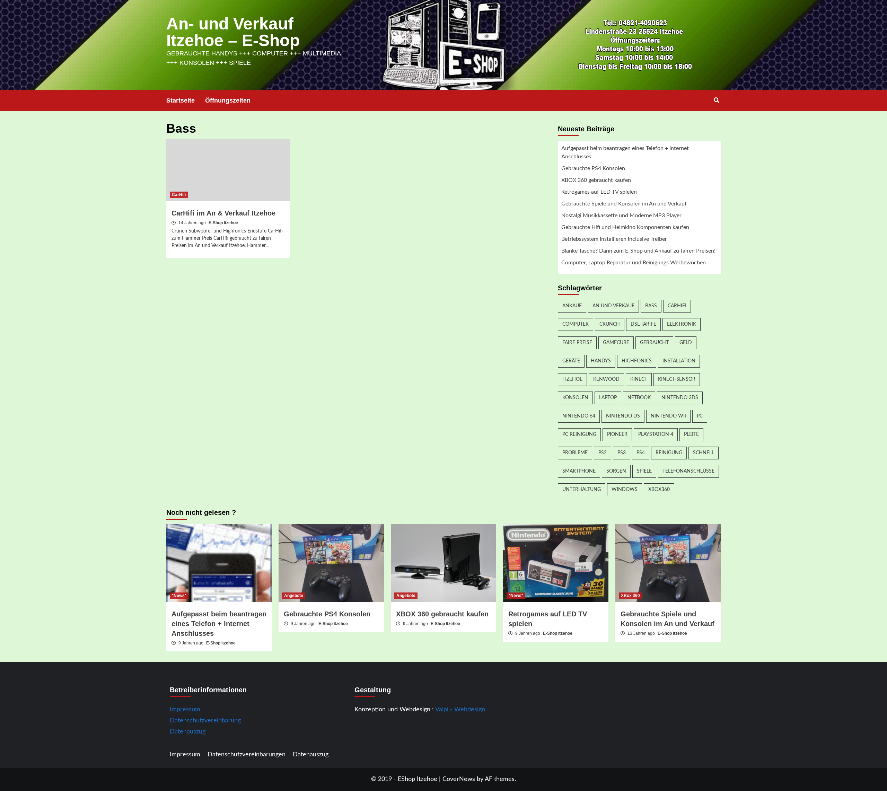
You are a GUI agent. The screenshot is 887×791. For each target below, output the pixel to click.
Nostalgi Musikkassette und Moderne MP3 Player (621, 215)
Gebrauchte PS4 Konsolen (593, 168)
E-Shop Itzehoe (223, 222)
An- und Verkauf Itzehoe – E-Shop (233, 32)
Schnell (703, 452)
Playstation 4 (655, 434)
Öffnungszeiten (228, 100)
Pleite (691, 434)
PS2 (602, 452)
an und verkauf (613, 306)
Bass (651, 306)
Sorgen (616, 471)
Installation (678, 361)
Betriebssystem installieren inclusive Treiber (614, 239)
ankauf (572, 306)
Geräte (571, 361)
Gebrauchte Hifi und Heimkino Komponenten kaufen (625, 227)
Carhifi (677, 306)
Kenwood (606, 379)
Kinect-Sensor (676, 379)
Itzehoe (572, 379)
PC (700, 416)
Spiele (644, 471)
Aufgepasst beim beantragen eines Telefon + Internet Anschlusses (625, 152)
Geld (685, 342)
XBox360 (659, 489)
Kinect (638, 379)
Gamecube (616, 342)
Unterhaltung (581, 489)
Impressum (185, 709)
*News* (179, 595)
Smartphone (579, 471)
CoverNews (458, 779)
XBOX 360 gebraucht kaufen (596, 180)
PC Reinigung (579, 434)
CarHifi (179, 194)
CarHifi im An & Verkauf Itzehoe (223, 213)
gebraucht (654, 342)
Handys (601, 361)
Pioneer (617, 434)
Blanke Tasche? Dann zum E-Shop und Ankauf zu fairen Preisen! (638, 251)
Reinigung (669, 452)
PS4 (640, 452)
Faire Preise (577, 342)
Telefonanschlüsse (688, 471)
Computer (575, 324)
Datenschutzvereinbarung (205, 721)
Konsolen (575, 397)
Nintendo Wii (668, 416)
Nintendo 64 (578, 416)
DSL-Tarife (643, 324)
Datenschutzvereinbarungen (247, 755)
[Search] (716, 100)
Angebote (293, 595)
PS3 (621, 452)
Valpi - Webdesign (460, 709)
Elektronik (681, 324)
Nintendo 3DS (679, 397)
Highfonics (637, 361)
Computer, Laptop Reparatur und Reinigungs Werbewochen (633, 262)
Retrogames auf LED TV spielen (599, 192)
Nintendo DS (623, 416)
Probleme (575, 452)
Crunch (609, 324)
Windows (625, 489)
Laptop (608, 397)
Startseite (180, 100)
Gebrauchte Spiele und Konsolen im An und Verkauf (624, 203)
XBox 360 (630, 595)
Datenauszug (187, 732)
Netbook (639, 397)
